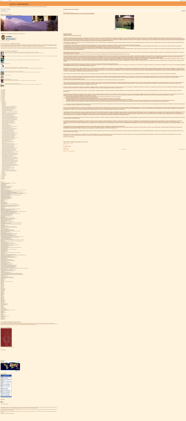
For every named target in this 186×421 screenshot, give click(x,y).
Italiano (2, 297)
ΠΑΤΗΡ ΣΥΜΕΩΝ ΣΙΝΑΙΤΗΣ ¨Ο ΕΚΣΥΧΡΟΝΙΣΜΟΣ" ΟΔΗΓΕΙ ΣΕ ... (10, 132)
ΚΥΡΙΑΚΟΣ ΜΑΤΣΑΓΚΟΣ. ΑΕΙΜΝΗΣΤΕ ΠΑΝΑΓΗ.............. (8, 159)
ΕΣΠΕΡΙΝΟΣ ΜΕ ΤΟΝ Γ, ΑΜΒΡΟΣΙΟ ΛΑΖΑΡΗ (7, 152)
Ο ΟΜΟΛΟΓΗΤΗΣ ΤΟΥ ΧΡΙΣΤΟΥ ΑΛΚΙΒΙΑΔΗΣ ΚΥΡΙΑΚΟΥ (9, 162)
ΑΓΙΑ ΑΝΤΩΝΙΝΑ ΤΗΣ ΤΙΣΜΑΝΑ (5, 183)
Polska (1, 306)
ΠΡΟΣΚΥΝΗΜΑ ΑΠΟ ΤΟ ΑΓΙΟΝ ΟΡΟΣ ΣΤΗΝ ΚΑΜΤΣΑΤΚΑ (8, 256)
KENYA (2, 298)
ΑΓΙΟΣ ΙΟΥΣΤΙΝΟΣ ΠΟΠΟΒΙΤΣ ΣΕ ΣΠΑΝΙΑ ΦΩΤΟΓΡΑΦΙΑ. (9, 128)
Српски (2, 317)
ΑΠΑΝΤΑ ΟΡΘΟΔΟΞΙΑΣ (19, 4)
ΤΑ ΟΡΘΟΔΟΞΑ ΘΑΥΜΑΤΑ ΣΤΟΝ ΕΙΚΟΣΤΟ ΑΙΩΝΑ (7, 270)
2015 (2, 99)
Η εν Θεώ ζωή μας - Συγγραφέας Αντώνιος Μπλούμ (8, 130)
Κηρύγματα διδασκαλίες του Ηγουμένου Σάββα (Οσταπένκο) (8, 227)
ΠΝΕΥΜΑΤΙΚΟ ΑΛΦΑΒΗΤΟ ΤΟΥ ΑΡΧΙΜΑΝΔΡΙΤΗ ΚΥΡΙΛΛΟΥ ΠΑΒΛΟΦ (10, 252)
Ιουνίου (3, 171)
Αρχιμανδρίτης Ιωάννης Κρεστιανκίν (5, 196)
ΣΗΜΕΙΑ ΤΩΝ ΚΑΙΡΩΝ (3, 258)
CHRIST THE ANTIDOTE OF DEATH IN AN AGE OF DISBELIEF (9, 111)
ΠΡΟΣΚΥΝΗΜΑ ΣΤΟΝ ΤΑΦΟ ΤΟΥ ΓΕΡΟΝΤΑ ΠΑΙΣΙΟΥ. (8, 138)
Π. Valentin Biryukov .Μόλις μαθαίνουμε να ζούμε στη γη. (8, 243)
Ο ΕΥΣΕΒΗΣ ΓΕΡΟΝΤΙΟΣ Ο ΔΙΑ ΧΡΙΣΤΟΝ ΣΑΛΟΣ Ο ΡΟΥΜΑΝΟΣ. (9, 237)
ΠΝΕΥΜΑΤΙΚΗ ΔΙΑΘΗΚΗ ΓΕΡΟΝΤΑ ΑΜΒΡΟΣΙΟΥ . (8, 155)
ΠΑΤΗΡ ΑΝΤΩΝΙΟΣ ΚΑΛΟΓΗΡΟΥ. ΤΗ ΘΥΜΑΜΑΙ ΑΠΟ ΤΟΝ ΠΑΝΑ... (10, 160)
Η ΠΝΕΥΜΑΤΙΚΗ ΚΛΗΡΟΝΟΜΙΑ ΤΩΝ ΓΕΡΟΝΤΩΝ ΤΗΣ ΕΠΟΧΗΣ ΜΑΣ (10, 213)
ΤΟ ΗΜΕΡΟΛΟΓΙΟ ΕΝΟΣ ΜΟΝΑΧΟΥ (5, 272)
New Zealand (2, 301)
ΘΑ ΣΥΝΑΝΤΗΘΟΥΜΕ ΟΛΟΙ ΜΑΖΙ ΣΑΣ (6, 215)
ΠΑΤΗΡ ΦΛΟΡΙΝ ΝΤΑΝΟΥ (4, 251)
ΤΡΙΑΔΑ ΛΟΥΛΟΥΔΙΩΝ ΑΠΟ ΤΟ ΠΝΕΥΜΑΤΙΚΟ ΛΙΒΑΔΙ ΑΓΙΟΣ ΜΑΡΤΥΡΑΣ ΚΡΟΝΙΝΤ (11, 274)
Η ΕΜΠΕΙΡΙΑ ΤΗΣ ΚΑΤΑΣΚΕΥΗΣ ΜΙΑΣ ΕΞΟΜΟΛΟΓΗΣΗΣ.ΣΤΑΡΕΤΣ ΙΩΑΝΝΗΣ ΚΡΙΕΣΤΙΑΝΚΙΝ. (13, 211)
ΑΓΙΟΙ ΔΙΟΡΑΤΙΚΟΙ (3, 185)
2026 (2, 91)
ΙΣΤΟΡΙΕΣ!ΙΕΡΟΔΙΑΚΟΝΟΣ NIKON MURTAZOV (7, 221)
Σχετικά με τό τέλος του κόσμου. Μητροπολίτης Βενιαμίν (8, 269)
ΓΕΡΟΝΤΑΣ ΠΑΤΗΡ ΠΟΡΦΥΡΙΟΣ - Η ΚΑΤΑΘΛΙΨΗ (8, 148)
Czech (1, 287)
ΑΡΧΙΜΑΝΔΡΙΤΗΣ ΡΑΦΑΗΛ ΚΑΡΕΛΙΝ (5, 198)
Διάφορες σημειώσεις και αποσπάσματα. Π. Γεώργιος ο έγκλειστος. (9, 205)
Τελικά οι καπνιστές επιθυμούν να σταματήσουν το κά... (8, 115)
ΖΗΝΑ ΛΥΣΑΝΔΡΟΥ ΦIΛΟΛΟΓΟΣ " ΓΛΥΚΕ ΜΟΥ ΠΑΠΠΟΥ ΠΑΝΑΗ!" (10, 158)
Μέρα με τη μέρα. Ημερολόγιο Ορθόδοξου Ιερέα (7, 230)
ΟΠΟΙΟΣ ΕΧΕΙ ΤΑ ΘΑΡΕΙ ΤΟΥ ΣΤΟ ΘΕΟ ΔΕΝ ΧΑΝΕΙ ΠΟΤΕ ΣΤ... (9, 170)
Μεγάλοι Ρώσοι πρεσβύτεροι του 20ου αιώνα (6, 229)
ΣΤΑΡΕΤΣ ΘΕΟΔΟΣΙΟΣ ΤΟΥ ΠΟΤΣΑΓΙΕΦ (6, 263)
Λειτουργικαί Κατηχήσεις (4, 228)
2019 (2, 96)
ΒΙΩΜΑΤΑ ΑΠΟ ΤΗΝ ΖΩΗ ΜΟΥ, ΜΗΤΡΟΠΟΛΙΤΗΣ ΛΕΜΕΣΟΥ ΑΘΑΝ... (10, 113)
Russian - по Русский (3, 309)
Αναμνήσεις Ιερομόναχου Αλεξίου (5, 190)
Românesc (2, 308)
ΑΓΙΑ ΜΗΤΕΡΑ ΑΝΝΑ (3, 184)
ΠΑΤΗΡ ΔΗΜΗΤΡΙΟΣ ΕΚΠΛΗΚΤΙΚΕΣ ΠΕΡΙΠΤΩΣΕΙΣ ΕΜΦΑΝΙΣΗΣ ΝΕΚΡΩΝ (10, 247)
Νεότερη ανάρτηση (66, 149)
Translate (7, 11)
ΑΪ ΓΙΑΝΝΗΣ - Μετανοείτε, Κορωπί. (6, 166)
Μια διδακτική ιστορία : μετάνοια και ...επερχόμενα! (8, 122)
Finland (2, 292)
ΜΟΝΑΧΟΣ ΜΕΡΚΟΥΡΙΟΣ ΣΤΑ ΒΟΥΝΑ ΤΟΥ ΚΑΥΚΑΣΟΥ (8, 234)
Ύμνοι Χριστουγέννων (3, 276)
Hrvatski (2, 293)
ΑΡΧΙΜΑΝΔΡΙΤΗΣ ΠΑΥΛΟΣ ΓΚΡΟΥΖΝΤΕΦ (6, 197)
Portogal (2, 307)
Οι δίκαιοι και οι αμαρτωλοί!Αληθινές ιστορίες (6, 239)
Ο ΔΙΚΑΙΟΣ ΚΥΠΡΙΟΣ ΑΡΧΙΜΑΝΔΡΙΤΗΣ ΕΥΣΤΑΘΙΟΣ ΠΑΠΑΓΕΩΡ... (10, 164)
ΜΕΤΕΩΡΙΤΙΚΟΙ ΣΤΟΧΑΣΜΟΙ (4, 231)
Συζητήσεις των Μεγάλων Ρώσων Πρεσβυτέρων (7, 267)
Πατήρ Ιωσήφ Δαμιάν (3, 248)
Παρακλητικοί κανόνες (3, 244)
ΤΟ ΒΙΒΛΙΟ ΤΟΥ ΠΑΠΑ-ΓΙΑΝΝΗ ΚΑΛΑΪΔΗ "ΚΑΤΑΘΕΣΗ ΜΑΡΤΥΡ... (10, 147)
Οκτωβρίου (3, 103)
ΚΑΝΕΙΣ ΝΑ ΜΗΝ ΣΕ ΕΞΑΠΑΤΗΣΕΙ (5, 223)
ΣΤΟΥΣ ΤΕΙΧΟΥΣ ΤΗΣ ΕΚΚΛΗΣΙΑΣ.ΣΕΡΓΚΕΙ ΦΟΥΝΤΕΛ (8, 266)
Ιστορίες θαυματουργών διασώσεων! (5, 220)
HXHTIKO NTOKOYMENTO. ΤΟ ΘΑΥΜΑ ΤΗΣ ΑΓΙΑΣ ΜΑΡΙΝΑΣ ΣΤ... (10, 126)
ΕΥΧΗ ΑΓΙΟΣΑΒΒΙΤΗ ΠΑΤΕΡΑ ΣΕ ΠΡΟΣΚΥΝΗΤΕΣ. (11, 79)
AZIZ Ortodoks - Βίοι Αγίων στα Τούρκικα (6, 281)
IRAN (1, 295)
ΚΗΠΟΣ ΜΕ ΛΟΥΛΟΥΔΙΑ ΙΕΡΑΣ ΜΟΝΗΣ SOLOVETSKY (8, 226)
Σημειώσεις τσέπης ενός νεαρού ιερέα (5, 259)
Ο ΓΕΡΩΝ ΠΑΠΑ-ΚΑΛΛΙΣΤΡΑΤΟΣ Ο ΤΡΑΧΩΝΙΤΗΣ (8, 145)
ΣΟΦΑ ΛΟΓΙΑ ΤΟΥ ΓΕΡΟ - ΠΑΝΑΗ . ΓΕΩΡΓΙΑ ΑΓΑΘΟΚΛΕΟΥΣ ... (9, 153)
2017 (2, 98)
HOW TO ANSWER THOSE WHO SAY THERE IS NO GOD (9, 135)
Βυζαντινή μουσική (3, 202)
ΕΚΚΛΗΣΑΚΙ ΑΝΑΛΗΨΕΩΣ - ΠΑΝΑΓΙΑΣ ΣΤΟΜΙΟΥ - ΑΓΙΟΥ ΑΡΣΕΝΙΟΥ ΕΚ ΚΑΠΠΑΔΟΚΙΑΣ (16, 67)
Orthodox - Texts (3, 304)
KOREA (2, 299)
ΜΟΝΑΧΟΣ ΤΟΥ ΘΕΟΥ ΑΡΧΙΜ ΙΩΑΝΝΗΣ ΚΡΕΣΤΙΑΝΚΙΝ (8, 235)
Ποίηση (2, 253)
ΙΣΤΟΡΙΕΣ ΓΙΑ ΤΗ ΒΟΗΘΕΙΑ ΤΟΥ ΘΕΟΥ (6, 219)
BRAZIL (2, 283)
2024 (2, 92)
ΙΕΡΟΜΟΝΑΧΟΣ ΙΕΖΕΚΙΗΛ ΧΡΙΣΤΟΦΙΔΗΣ (7, 139)
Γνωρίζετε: (2, 204)
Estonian (2, 291)
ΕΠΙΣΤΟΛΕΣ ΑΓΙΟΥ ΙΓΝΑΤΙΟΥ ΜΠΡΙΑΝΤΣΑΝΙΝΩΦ (7, 209)
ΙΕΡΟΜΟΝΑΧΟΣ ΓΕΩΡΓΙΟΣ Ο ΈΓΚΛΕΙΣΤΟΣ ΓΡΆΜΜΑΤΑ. (8, 218)
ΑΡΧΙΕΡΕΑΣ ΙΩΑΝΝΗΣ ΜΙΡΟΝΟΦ (5, 194)
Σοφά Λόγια (2, 261)
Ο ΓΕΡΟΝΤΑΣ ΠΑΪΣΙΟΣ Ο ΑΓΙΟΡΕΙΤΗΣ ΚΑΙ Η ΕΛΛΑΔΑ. (8, 118)
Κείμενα (2, 224)
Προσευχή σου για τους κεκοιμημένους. (6, 255)
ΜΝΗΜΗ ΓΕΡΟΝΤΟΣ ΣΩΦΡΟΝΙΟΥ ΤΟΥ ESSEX (8, 143)
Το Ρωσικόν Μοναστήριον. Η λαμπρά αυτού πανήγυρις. (8, 116)
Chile (1, 284)
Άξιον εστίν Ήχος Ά (4, 142)
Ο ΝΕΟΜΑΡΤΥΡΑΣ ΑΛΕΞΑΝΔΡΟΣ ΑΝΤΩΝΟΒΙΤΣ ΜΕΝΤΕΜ (9, 149)
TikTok (1, 313)
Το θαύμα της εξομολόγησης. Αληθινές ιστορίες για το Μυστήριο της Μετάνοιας (11, 273)
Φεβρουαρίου (3, 174)
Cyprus (2, 286)
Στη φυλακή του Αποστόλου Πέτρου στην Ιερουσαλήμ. (8, 169)
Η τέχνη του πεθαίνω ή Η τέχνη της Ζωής (6, 214)
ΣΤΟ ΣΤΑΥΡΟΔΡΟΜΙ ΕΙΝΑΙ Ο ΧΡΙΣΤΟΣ (6, 264)
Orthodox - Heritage (3, 303)
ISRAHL (2, 296)
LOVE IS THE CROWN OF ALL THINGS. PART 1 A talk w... (9, 123)
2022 (2, 94)
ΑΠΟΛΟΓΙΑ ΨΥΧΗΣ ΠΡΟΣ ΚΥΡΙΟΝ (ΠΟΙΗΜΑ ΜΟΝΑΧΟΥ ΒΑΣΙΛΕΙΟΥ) (10, 165)
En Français (2, 289)
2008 (2, 179)
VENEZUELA (2, 315)
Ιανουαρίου (3, 175)
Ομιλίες (2, 240)
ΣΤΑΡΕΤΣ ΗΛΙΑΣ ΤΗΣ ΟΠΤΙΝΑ (5, 262)
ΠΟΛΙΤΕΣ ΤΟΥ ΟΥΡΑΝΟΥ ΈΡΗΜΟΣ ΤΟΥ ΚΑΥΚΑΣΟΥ (8, 254)
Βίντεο (1, 201)
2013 (2, 101)
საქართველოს (3, 318)
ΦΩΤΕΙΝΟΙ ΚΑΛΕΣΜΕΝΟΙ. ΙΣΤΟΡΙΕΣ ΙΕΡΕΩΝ (6, 277)
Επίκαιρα (2, 208)
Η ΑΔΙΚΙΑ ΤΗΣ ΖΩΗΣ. (7, 63)
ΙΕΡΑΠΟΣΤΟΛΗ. (3, 217)
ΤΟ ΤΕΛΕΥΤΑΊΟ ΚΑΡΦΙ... (8, 75)
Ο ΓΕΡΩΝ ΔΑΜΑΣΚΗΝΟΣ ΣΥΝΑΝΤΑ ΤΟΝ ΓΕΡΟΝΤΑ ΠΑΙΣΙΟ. (12, 83)
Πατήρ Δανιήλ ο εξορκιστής (4, 246)
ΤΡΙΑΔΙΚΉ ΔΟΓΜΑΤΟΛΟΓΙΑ (4, 275)
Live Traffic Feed (6, 375)
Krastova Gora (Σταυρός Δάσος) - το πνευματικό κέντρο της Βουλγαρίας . (14, 71)
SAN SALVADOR (3, 310)
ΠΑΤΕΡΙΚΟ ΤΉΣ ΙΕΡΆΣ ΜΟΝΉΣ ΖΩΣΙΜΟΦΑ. (6, 245)
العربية (1, 319)
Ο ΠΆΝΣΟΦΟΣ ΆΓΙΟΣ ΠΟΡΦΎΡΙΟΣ (5, 238)
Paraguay (2, 305)
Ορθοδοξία (2, 241)
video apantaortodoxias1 (4, 316)
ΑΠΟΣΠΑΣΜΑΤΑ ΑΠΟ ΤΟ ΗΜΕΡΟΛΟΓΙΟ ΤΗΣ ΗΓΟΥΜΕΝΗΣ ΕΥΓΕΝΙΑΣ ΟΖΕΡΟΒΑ (11, 193)
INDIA (1, 294)
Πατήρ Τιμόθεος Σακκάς (4, 250)
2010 (2, 177)
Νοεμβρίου (3, 102)
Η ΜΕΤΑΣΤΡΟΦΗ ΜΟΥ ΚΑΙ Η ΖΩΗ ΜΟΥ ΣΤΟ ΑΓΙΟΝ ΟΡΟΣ (8, 212)
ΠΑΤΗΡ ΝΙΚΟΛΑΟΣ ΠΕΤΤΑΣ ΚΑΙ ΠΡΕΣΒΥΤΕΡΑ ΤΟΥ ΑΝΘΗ (8, 249)
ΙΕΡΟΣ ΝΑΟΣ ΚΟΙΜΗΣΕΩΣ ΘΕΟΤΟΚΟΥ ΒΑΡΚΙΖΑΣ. (8, 167)
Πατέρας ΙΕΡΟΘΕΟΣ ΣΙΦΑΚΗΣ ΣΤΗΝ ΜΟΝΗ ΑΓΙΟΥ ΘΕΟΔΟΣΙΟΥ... (10, 117)
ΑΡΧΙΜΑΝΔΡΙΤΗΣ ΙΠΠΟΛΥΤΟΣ (5, 195)
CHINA (1, 285)
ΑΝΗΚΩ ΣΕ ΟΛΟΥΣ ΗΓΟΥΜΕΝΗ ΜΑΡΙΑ (6, 191)
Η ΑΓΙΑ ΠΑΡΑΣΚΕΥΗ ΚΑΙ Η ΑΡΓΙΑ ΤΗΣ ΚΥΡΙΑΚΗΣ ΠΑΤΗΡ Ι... (9, 106)
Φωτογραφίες (2, 278)
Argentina (2, 279)
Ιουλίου (3, 105)
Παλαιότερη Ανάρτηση (182, 149)
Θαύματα (2, 216)
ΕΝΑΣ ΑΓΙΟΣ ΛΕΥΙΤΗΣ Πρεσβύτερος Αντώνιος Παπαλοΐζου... (9, 150)
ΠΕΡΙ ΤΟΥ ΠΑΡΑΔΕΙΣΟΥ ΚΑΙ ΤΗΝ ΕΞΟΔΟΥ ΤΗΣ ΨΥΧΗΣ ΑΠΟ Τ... (10, 157)
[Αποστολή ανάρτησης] (71, 143)
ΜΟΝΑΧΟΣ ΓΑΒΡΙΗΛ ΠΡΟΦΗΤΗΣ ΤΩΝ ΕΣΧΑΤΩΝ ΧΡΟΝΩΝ (8, 233)
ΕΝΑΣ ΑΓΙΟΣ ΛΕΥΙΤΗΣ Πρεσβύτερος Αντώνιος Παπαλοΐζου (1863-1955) (78, 13)
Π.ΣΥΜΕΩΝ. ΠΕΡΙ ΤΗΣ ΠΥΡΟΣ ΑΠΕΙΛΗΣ (7, 110)
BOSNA (2, 282)
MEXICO (2, 300)
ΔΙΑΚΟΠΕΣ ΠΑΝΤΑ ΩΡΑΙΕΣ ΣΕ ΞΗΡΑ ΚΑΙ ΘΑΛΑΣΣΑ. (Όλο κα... (9, 108)
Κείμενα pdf (2, 225)
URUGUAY (2, 314)
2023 (2, 93)
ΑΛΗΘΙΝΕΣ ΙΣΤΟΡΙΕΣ (3, 189)
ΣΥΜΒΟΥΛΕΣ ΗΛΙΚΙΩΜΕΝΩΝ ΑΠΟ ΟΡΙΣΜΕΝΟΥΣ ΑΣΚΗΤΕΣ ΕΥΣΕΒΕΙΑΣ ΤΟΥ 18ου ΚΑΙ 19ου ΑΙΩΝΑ (14, 268)
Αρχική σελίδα (124, 149)
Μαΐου (3, 172)
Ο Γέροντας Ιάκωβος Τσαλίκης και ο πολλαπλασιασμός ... (8, 133)
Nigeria (2, 302)
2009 (2, 178)
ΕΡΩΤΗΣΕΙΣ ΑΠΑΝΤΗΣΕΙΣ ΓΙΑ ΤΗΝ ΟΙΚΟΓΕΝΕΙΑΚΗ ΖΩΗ (8, 210)
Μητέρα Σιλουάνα (3, 232)
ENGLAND (2, 290)
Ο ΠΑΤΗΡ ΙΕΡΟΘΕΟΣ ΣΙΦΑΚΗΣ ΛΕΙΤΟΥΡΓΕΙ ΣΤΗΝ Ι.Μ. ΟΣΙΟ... (9, 112)
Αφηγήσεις (2, 199)
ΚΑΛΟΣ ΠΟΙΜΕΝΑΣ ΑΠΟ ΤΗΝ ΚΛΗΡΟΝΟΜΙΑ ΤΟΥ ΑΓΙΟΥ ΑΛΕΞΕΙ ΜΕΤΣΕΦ (10, 222)
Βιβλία (1, 200)
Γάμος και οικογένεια (3, 203)
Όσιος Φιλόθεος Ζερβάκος (4, 242)
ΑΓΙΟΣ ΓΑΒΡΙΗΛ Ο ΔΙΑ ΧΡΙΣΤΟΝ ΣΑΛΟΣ (6, 186)
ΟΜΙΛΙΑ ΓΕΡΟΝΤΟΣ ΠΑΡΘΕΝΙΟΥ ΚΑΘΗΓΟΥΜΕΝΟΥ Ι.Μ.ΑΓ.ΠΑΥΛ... (10, 137)
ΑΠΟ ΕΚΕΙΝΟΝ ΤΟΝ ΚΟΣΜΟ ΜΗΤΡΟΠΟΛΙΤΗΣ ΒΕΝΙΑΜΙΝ (8, 192)
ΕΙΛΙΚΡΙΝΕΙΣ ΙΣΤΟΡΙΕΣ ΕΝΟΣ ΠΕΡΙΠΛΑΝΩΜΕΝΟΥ (7, 206)
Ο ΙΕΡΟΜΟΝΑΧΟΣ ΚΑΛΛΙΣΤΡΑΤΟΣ (6, 140)
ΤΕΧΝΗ (2, 271)
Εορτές (1, 207)
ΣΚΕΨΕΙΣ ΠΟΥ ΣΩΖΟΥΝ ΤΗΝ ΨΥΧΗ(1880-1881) (7, 260)
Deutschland (2, 288)
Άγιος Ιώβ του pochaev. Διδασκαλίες (5, 187)
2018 (2, 97)
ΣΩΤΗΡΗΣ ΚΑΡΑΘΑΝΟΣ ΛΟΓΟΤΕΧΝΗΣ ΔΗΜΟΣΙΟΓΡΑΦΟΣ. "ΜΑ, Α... (10, 154)
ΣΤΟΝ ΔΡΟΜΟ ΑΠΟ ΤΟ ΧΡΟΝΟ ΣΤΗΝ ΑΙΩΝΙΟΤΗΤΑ (7, 265)
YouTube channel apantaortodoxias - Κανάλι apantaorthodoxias (11, 15)
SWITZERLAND (3, 312)
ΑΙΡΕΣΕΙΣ (2, 188)
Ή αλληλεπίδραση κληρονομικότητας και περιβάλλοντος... (8, 107)
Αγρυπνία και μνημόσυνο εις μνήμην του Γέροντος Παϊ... (8, 144)
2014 (2, 100)
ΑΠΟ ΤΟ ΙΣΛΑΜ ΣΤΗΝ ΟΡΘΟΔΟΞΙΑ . (6, 127)
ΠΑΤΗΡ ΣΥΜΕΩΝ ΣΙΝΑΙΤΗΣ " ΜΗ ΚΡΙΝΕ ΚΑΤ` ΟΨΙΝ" (8, 121)
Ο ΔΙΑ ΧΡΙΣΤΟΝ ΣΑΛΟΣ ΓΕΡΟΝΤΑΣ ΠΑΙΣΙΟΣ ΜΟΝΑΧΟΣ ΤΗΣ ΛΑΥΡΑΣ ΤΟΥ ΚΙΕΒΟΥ (11, 236)
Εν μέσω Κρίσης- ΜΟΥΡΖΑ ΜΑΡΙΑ (6, 125)
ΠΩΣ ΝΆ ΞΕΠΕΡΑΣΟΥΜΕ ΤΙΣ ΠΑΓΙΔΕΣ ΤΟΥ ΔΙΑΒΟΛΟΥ (8, 257)
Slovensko (2, 311)
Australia (2, 280)
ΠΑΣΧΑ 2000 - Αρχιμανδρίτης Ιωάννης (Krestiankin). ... (8, 120)
